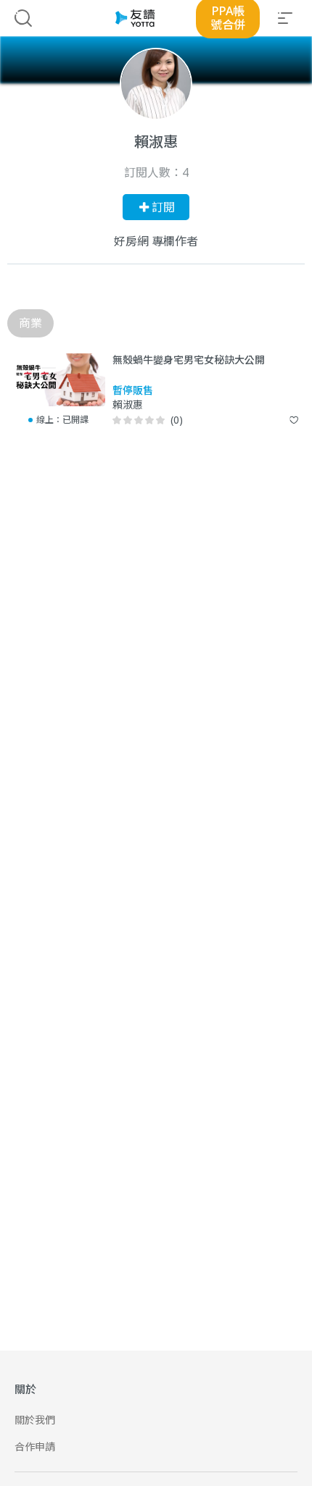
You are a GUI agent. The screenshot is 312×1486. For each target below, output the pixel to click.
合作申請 (35, 1446)
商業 (30, 323)
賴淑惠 (127, 405)
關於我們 (35, 1420)
